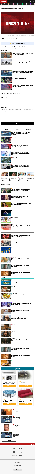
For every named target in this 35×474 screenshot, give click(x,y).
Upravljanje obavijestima (18, 469)
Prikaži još (9, 440)
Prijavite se (17, 123)
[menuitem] (32, 1)
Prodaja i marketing (17, 462)
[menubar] (32, 1)
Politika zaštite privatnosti (17, 465)
